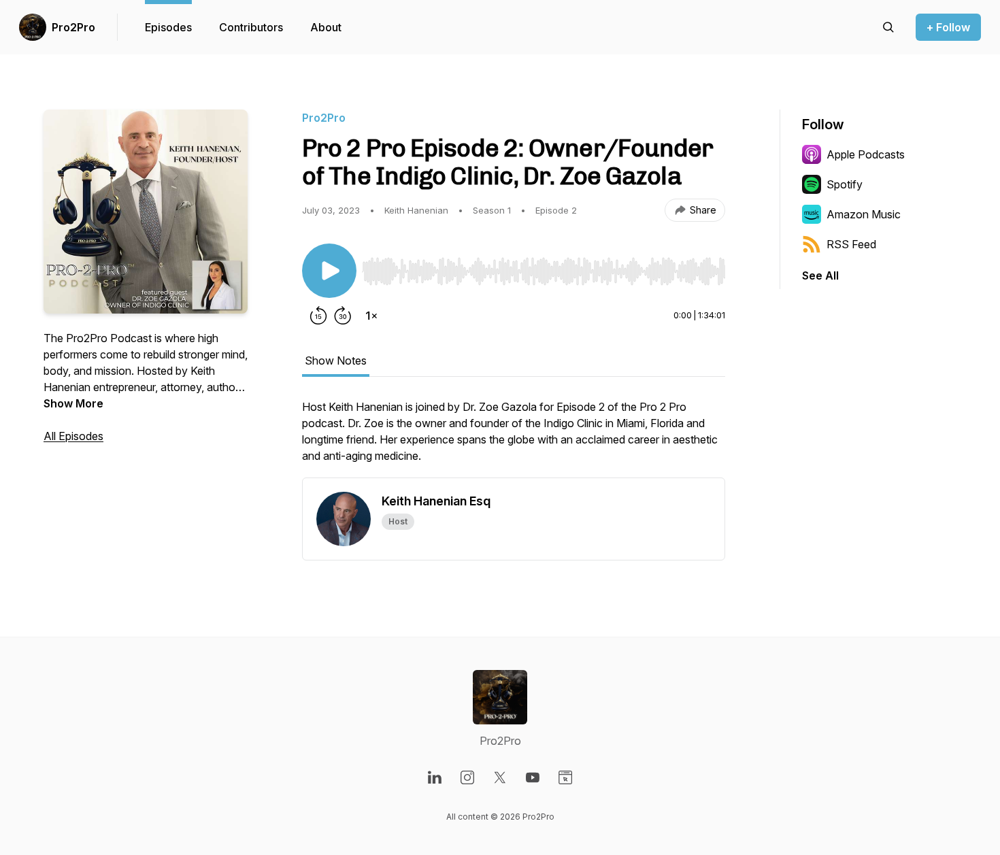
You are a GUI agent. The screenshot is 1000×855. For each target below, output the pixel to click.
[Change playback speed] (371, 315)
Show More (73, 403)
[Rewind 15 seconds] (318, 315)
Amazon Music (864, 214)
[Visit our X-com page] (500, 777)
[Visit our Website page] (565, 777)
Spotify (845, 184)
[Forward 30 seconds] (342, 315)
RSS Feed (851, 244)
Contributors (251, 27)
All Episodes (73, 436)
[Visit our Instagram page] (467, 777)
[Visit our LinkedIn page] (434, 777)
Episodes (168, 27)
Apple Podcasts (866, 154)
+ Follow (948, 27)
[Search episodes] (888, 27)
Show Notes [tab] (336, 360)
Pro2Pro (73, 27)
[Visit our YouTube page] (532, 777)
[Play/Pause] (329, 271)
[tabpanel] (513, 438)
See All (820, 275)
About (325, 27)
